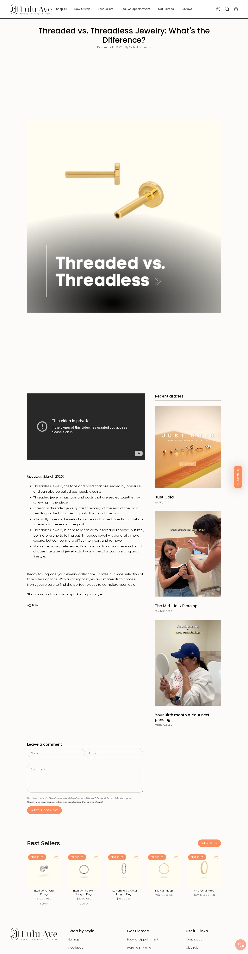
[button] (61, 9)
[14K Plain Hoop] (164, 870)
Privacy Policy (93, 798)
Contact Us (194, 939)
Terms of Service (115, 798)
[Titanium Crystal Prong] (44, 870)
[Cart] (236, 9)
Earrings (73, 939)
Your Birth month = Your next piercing (182, 717)
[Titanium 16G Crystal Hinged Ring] (124, 870)
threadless (35, 579)
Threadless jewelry (48, 486)
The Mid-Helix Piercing (176, 606)
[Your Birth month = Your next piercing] (188, 663)
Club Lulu (192, 947)
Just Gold (164, 497)
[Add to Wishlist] (56, 858)
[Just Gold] (188, 447)
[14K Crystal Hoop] (204, 870)
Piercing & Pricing (139, 947)
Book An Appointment (142, 939)
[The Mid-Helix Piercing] (188, 554)
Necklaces (75, 947)
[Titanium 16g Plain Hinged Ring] (84, 870)
